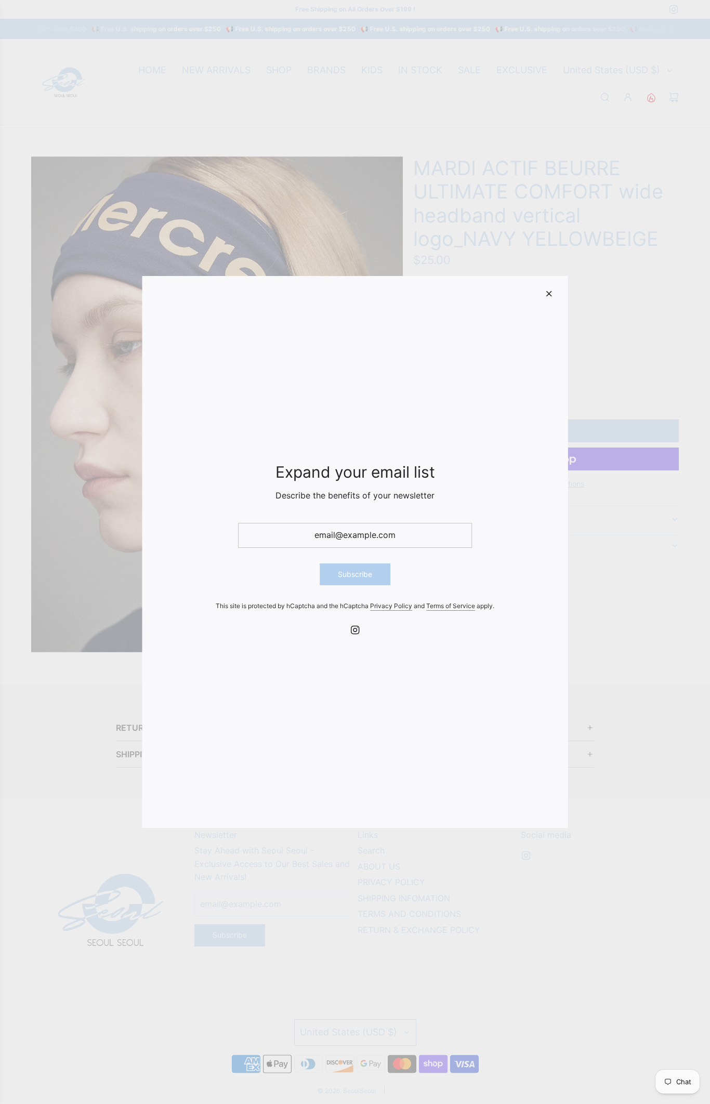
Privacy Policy (391, 606)
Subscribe (355, 574)
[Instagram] (355, 630)
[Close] (548, 293)
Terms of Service (450, 606)
